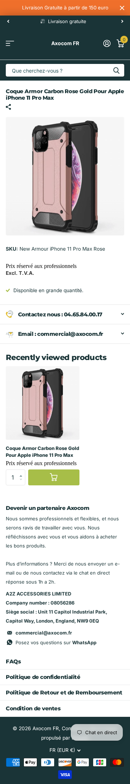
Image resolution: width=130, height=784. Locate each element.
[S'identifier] (106, 43)
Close (122, 8)
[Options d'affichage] (53, 477)
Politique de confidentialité (43, 676)
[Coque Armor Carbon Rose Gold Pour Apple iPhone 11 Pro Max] (42, 403)
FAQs (13, 661)
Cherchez (116, 70)
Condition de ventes (33, 708)
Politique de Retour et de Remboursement (64, 692)
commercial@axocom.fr (44, 633)
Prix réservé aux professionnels (41, 266)
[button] (23, 471)
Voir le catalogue (10, 43)
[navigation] (8, 21)
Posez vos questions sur (56, 642)
